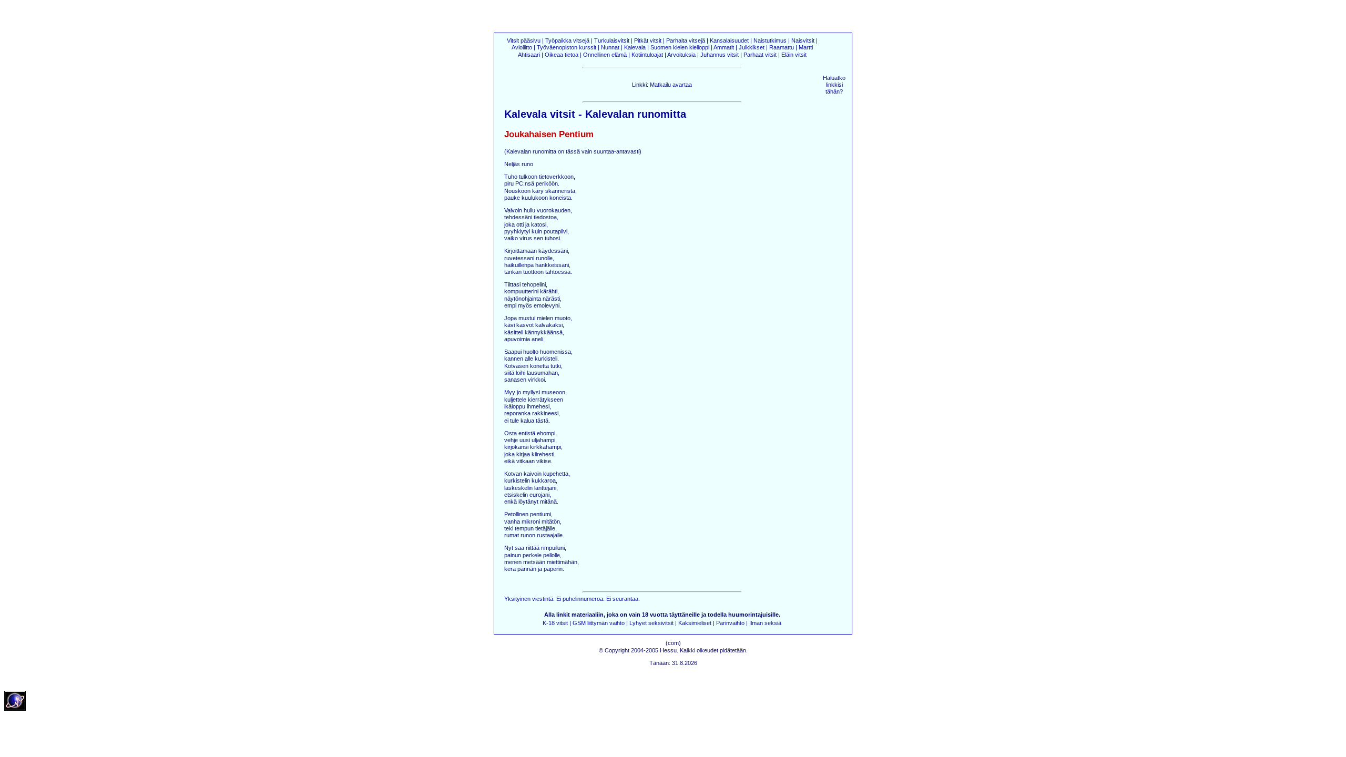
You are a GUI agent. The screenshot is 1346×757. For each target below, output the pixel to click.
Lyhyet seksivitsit (651, 623)
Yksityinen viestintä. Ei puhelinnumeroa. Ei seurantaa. (572, 599)
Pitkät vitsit (647, 40)
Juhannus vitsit (719, 55)
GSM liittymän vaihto (599, 623)
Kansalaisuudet (729, 40)
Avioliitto (522, 47)
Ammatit (723, 47)
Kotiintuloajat (647, 55)
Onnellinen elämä (605, 55)
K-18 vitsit (555, 623)
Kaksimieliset (694, 623)
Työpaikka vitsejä (567, 40)
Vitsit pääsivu (524, 40)
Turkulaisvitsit (611, 40)
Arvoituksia (681, 55)
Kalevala (635, 47)
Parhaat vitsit (760, 55)
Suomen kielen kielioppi (679, 47)
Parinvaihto (730, 623)
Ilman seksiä (765, 623)
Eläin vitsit (794, 55)
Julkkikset (751, 47)
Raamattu (781, 47)
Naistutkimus (770, 40)
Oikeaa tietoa (562, 55)
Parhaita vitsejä (685, 40)
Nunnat (610, 47)
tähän (832, 91)
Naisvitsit (802, 40)
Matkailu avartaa (671, 84)
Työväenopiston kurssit (566, 47)
